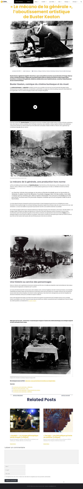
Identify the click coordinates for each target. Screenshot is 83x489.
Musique (66, 1)
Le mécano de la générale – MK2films (22, 391)
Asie (59, 1)
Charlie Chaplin (32, 300)
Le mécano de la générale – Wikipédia (22, 387)
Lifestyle (75, 1)
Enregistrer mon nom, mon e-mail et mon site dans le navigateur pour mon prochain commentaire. (28, 476)
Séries (36, 1)
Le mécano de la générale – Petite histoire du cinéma (26, 390)
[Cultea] (4, 1)
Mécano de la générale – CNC (20, 388)
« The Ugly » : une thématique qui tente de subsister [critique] (57, 436)
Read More (13, 443)
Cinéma (28, 1)
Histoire (57, 71)
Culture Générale (19, 1)
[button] (81, 1)
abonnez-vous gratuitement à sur (40, 381)
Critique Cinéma (42, 71)
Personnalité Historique (65, 71)
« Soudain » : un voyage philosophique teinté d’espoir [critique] (24, 436)
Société (43, 1)
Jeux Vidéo (51, 1)
